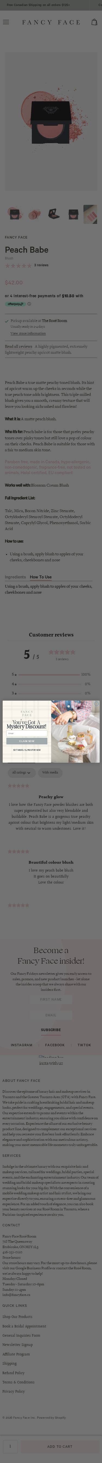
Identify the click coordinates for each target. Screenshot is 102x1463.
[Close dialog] (96, 703)
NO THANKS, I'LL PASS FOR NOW (27, 750)
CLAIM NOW (26, 741)
